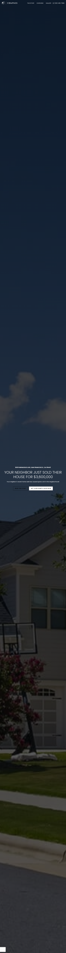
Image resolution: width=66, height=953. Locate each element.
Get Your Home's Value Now (41, 488)
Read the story (20, 488)
